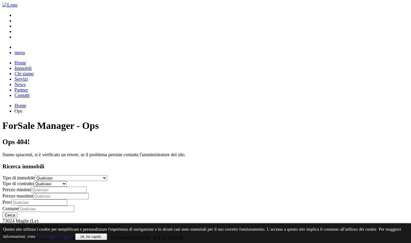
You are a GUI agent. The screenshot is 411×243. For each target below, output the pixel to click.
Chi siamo (24, 73)
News (20, 84)
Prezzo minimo (16, 189)
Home (20, 62)
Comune (10, 208)
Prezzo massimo (17, 195)
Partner (21, 89)
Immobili (23, 68)
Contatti (21, 95)
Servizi (21, 79)
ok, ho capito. (91, 236)
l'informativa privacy (54, 236)
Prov (6, 202)
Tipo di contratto (18, 183)
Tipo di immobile (18, 177)
